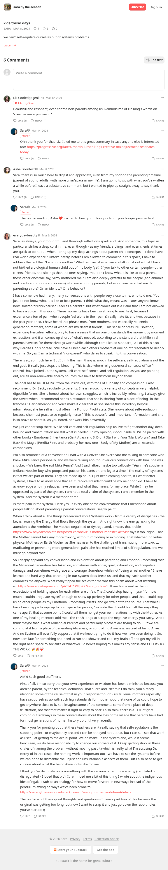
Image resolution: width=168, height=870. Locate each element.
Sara (7, 28)
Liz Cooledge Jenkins (28, 97)
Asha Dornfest (24, 169)
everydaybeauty (25, 235)
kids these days (17, 23)
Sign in (156, 7)
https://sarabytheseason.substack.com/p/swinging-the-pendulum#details (75, 792)
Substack (62, 861)
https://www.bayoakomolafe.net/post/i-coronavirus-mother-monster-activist (71, 532)
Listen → (10, 45)
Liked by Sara (25, 103)
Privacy (75, 839)
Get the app (105, 850)
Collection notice (106, 839)
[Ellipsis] (162, 97)
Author (26, 135)
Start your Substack (73, 850)
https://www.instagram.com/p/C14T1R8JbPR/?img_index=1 (63, 586)
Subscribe (137, 7)
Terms (87, 839)
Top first (157, 60)
